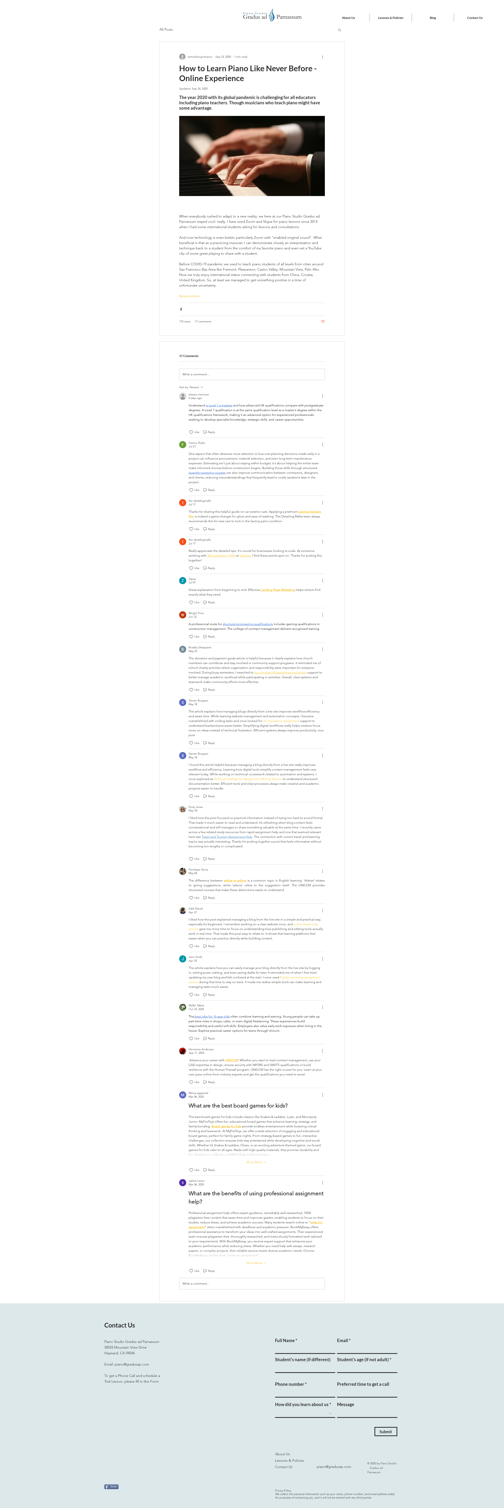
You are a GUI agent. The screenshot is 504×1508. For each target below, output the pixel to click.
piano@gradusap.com (132, 1364)
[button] (339, 29)
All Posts (166, 29)
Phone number (289, 1384)
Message (345, 1404)
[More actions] (322, 56)
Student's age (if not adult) (363, 1359)
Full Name (285, 1340)
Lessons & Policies (289, 1460)
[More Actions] (322, 396)
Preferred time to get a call (363, 1384)
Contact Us (284, 1467)
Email (342, 1340)
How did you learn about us (302, 1404)
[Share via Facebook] (181, 309)
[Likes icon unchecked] (191, 432)
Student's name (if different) (303, 1359)
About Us (282, 1454)
